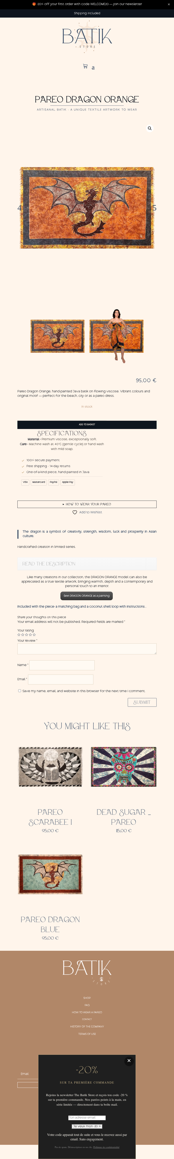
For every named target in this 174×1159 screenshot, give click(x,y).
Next (150, 207)
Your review (27, 641)
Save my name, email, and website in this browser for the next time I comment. (83, 691)
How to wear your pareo (87, 504)
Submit (142, 702)
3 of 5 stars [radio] (26, 634)
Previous (23, 207)
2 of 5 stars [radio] (22, 634)
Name (22, 665)
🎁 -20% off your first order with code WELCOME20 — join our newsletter (87, 4)
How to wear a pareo (87, 1012)
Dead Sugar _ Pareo (124, 817)
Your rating (25, 631)
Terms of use (87, 1034)
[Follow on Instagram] (87, 1049)
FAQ (87, 1005)
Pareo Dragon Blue (50, 924)
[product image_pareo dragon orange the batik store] (87, 208)
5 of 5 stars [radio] (34, 634)
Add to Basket (87, 424)
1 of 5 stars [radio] (18, 634)
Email (22, 679)
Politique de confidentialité (106, 1147)
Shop (87, 998)
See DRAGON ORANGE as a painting (86, 595)
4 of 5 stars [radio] (30, 634)
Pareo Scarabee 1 (50, 817)
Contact (87, 1019)
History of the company (87, 1026)
